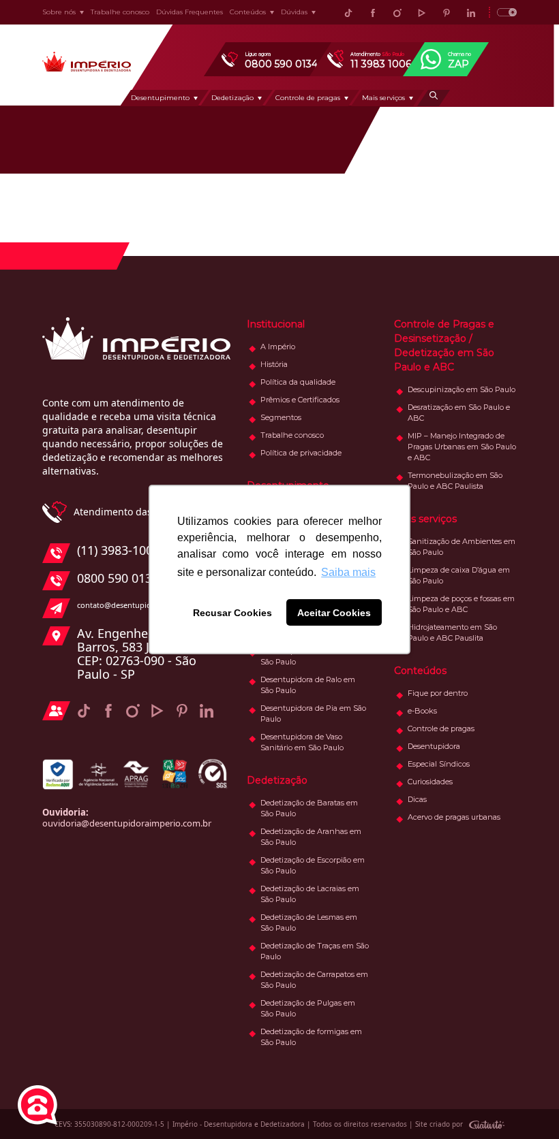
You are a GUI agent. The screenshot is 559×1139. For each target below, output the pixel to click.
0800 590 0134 (118, 578)
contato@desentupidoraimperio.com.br (148, 605)
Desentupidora (434, 746)
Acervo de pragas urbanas (454, 817)
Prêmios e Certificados (299, 399)
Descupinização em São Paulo (461, 389)
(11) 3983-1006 (118, 550)
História (274, 364)
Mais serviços (383, 97)
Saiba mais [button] (348, 572)
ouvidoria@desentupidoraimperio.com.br (126, 823)
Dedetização (232, 97)
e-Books (422, 711)
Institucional (276, 324)
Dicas (417, 799)
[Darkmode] (503, 12)
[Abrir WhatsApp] (524, 1104)
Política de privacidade (301, 453)
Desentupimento (160, 97)
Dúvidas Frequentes (189, 11)
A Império (277, 346)
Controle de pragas (307, 97)
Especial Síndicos (439, 764)
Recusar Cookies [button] (232, 612)
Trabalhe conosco (120, 11)
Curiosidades (430, 781)
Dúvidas (294, 11)
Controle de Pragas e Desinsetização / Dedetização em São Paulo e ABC (444, 345)
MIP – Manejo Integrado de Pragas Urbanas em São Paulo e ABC (462, 446)
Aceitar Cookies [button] (334, 612)
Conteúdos (248, 11)
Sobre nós (59, 11)
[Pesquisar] (433, 98)
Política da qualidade (297, 382)
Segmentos (280, 417)
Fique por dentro (438, 693)
